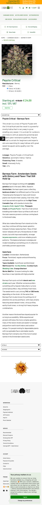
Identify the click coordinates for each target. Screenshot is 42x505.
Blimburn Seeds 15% (29, 3)
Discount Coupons (8, 435)
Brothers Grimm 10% (29, 1)
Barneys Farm (26, 38)
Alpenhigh (6, 481)
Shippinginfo (6, 409)
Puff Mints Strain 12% (13, 3)
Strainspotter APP (8, 437)
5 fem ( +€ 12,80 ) (14, 88)
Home (3, 38)
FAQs (4, 466)
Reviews (4, 349)
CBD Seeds (8, 19)
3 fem (11, 86)
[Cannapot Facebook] (7, 490)
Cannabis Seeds (8, 15)
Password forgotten (8, 460)
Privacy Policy (6, 440)
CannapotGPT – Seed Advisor (11, 445)
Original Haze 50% (14, 1)
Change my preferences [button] (25, 500)
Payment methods (8, 412)
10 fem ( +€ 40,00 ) (15, 91)
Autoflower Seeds (21, 15)
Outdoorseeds (34, 15)
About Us (5, 406)
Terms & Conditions (8, 443)
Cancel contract (7, 468)
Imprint (5, 417)
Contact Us (6, 463)
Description (6, 115)
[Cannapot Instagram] (4, 490)
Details (4, 345)
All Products (6, 415)
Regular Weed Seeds (20, 19)
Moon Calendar (7, 420)
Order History (6, 458)
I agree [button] (25, 497)
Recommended (7, 432)
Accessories (32, 19)
